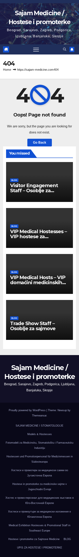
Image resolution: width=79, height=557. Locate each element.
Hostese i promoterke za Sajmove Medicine (34, 539)
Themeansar (39, 415)
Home (7, 69)
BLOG (14, 180)
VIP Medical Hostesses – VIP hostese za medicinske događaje (38, 236)
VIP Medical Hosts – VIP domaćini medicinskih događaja (37, 282)
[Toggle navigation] (36, 49)
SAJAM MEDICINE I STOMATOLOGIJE (39, 425)
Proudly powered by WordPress (27, 410)
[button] (64, 49)
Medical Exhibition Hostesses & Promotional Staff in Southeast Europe (39, 528)
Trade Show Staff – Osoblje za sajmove (32, 325)
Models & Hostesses (39, 434)
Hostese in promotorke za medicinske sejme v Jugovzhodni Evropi (39, 486)
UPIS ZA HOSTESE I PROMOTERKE (39, 547)
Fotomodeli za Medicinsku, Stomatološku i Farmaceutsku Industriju (39, 445)
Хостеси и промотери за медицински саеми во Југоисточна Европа (39, 473)
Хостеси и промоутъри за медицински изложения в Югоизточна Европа (39, 514)
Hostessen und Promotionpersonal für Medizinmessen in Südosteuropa (39, 459)
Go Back (39, 142)
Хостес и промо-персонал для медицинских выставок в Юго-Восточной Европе (39, 500)
